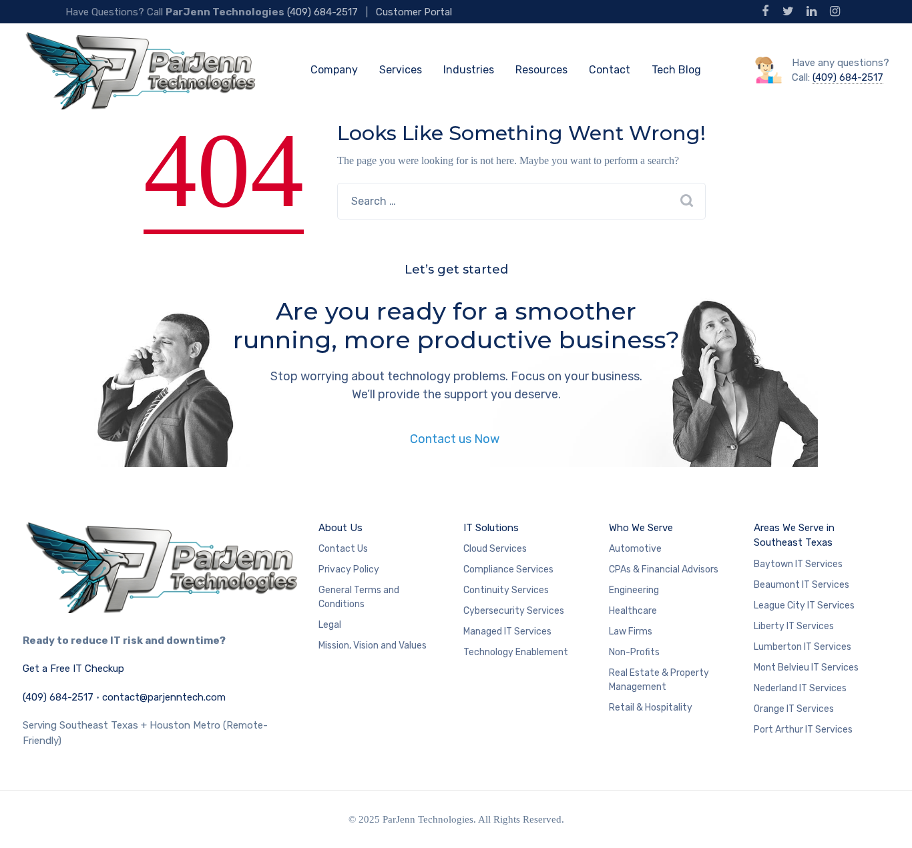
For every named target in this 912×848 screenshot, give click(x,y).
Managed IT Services (507, 631)
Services (400, 69)
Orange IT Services (794, 709)
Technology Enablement (515, 652)
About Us (340, 528)
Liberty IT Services (794, 626)
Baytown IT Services (798, 564)
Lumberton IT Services (802, 647)
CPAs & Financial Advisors (663, 569)
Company (334, 69)
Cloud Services (495, 548)
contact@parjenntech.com (164, 697)
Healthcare (633, 610)
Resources (541, 69)
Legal (329, 624)
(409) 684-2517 (322, 12)
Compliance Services (508, 569)
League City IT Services (804, 605)
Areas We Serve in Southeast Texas (794, 535)
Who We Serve (641, 528)
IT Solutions (491, 528)
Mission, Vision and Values (372, 645)
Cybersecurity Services (513, 610)
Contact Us (343, 548)
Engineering (634, 590)
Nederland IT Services (800, 688)
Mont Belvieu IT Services (806, 667)
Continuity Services (506, 590)
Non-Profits (634, 652)
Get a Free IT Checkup (73, 669)
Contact (609, 69)
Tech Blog (676, 69)
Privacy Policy (348, 569)
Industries (468, 69)
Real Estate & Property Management (659, 680)
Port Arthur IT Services (803, 729)
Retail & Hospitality (650, 707)
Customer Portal (414, 12)
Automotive (635, 548)
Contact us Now (456, 439)
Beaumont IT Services (801, 584)
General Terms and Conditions (358, 597)
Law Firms (630, 631)
